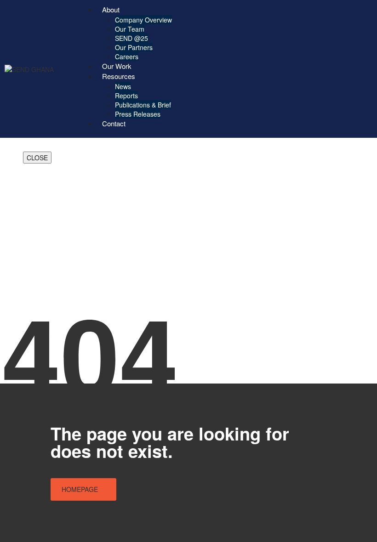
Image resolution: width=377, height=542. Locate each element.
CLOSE (37, 157)
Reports (126, 95)
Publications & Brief (143, 104)
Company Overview (143, 19)
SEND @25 (131, 38)
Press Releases (137, 114)
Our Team (129, 29)
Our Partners (134, 47)
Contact (114, 123)
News (123, 86)
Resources (118, 76)
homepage (80, 489)
